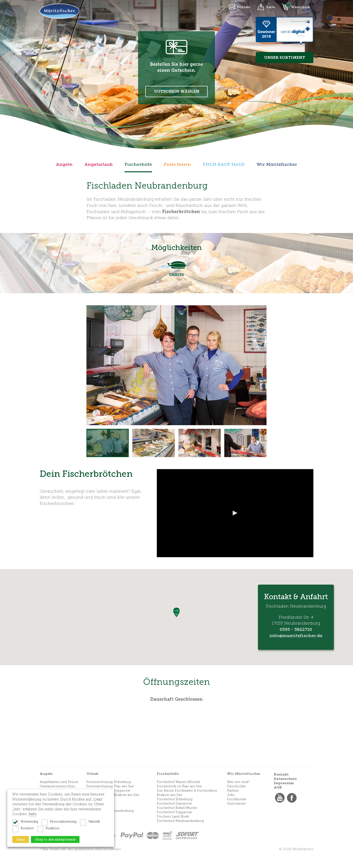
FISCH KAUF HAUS (223, 164)
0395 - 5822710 (296, 629)
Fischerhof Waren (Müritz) (178, 782)
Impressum (284, 783)
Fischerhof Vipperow (174, 812)
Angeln (64, 164)
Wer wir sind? (238, 782)
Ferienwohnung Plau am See (110, 786)
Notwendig (29, 821)
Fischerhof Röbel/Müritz (177, 808)
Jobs (231, 795)
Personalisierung (63, 821)
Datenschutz (285, 779)
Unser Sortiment (284, 57)
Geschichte (236, 786)
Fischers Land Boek (173, 816)
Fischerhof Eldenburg (175, 799)
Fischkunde (236, 799)
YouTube (280, 798)
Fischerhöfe (138, 164)
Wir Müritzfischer (276, 164)
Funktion (52, 828)
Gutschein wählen (176, 91)
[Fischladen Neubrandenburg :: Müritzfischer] (107, 443)
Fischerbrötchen (181, 211)
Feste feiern (177, 164)
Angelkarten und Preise (59, 782)
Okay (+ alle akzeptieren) (55, 839)
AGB (278, 787)
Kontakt (244, 7)
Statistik (94, 821)
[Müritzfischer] (59, 10)
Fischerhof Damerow (174, 803)
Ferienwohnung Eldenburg (108, 782)
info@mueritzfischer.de (296, 635)
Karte (270, 7)
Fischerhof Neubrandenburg (180, 821)
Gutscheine (236, 803)
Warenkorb (300, 7)
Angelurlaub (99, 164)
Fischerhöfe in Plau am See (179, 786)
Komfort (27, 828)
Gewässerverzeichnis (57, 786)
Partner (233, 790)
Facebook (292, 798)
